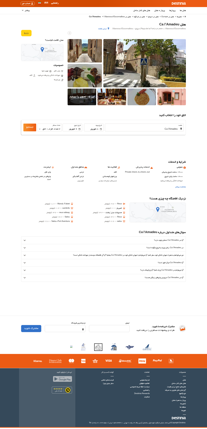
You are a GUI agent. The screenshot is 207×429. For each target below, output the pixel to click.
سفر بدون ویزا (108, 384)
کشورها (183, 404)
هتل (184, 380)
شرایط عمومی (145, 380)
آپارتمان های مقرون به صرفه (175, 390)
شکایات (147, 397)
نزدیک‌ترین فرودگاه (78, 323)
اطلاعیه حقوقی (144, 384)
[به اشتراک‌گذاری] (69, 33)
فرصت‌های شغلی (107, 380)
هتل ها (183, 10)
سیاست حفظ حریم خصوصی (140, 387)
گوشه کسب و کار (107, 372)
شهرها (183, 411)
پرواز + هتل (159, 10)
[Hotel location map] (42, 52)
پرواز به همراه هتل (179, 400)
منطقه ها (183, 407)
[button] (46, 3)
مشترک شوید (31, 328)
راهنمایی (146, 390)
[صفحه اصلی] (185, 17)
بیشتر (27, 10)
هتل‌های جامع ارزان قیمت (176, 387)
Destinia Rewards (142, 394)
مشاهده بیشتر (180, 187)
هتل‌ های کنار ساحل (141, 10)
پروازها (172, 10)
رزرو (26, 33)
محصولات (182, 372)
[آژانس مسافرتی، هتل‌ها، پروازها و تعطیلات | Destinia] (179, 3)
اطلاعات (147, 372)
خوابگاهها (182, 394)
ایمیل (127, 323)
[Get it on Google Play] (62, 379)
